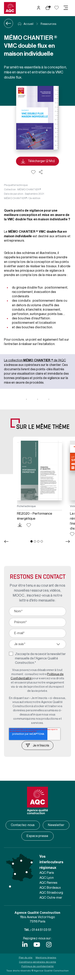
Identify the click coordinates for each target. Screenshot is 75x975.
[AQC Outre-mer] (10, 887)
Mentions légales (46, 957)
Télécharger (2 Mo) (41, 161)
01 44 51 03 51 (41, 929)
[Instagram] (49, 945)
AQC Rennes (48, 882)
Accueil (28, 24)
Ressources (48, 24)
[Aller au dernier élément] (6, 541)
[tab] (31, 541)
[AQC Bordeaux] (15, 874)
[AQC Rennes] (13, 864)
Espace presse (37, 836)
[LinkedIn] (25, 945)
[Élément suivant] (68, 541)
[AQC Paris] (21, 861)
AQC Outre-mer (50, 897)
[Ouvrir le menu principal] (66, 8)
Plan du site (26, 957)
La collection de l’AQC (35, 360)
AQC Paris (46, 872)
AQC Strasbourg (51, 892)
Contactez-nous (23, 825)
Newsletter (56, 825)
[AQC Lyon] (27, 872)
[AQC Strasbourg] (32, 862)
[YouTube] (37, 945)
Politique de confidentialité (37, 966)
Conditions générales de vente (37, 962)
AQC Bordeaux (50, 887)
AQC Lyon (46, 877)
